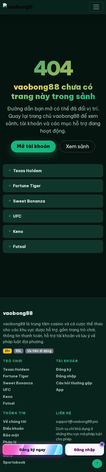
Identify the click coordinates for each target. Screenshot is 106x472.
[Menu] (96, 7)
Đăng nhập (66, 376)
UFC (7, 389)
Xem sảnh (77, 146)
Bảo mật (11, 435)
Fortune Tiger (16, 376)
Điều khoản (13, 428)
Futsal (9, 403)
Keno (8, 396)
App (60, 389)
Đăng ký (63, 369)
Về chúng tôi (14, 421)
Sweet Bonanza (18, 383)
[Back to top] (97, 463)
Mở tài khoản (33, 146)
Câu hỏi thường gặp (74, 383)
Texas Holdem (16, 369)
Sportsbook (14, 462)
